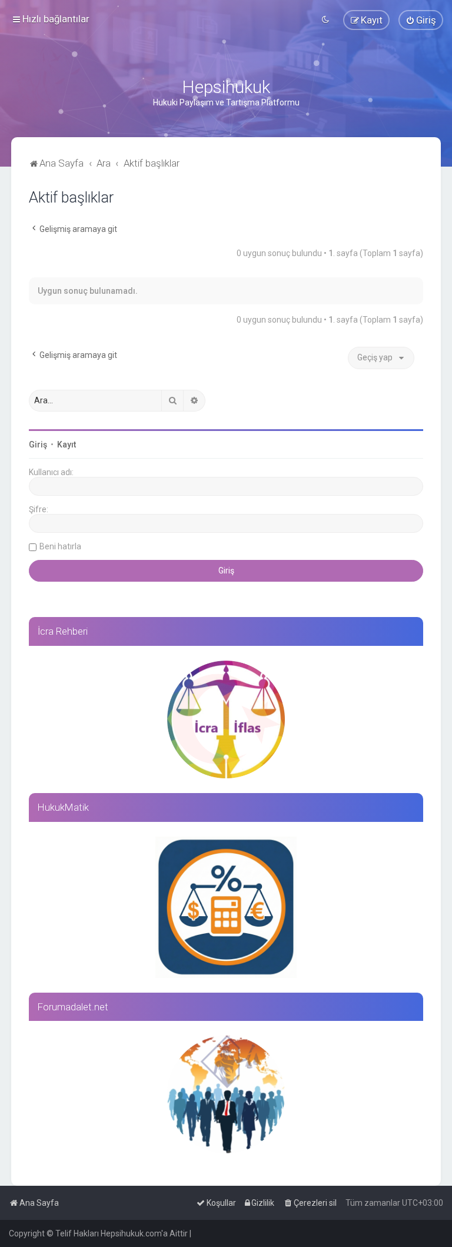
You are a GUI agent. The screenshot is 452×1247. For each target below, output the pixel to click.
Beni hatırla (60, 546)
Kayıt (66, 444)
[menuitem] (420, 20)
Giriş (38, 444)
